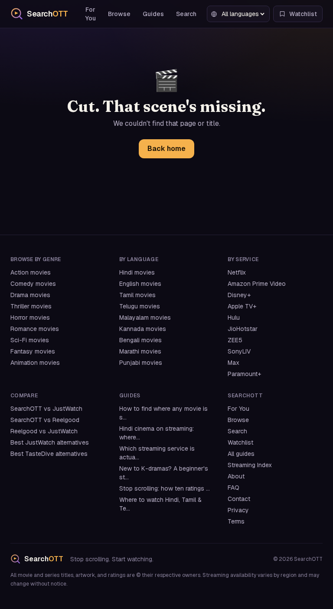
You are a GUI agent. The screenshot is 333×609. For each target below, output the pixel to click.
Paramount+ (244, 374)
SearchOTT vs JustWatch (46, 409)
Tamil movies (137, 295)
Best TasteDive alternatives (49, 454)
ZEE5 (235, 340)
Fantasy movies (32, 351)
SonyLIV (239, 351)
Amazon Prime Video (257, 284)
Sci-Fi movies (29, 340)
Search (186, 14)
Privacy (238, 510)
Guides (153, 14)
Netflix (237, 272)
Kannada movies (142, 329)
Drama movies (30, 295)
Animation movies (35, 363)
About (236, 476)
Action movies (30, 272)
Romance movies (34, 329)
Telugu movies (139, 306)
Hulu (234, 317)
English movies (140, 284)
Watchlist (240, 442)
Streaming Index (250, 465)
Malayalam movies (145, 317)
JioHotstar (243, 329)
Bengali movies (140, 340)
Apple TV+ (242, 306)
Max (233, 363)
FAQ (233, 487)
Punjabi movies (140, 363)
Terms (236, 521)
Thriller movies (31, 306)
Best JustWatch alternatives (49, 442)
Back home (166, 148)
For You (90, 14)
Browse (119, 14)
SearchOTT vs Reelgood (44, 420)
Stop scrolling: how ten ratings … (164, 488)
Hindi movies (137, 272)
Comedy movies (33, 284)
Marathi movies (140, 351)
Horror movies (30, 317)
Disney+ (239, 295)
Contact (239, 499)
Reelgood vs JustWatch (44, 431)
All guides (241, 454)
